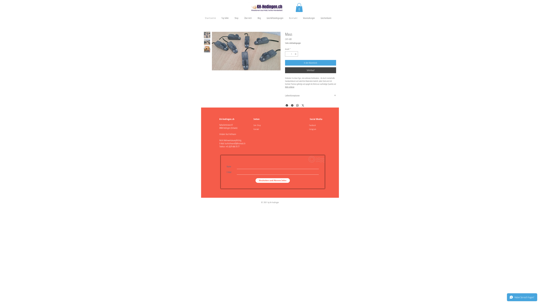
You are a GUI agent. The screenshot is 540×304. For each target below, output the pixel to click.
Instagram (312, 129)
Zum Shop (257, 125)
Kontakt (256, 129)
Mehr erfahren (289, 87)
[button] (299, 7)
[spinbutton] (291, 54)
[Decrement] (287, 54)
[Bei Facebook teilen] (287, 105)
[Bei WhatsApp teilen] (297, 105)
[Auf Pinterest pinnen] (292, 105)
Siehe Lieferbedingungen (293, 43)
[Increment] (296, 54)
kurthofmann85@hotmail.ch (235, 143)
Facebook (312, 125)
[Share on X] (303, 105)
